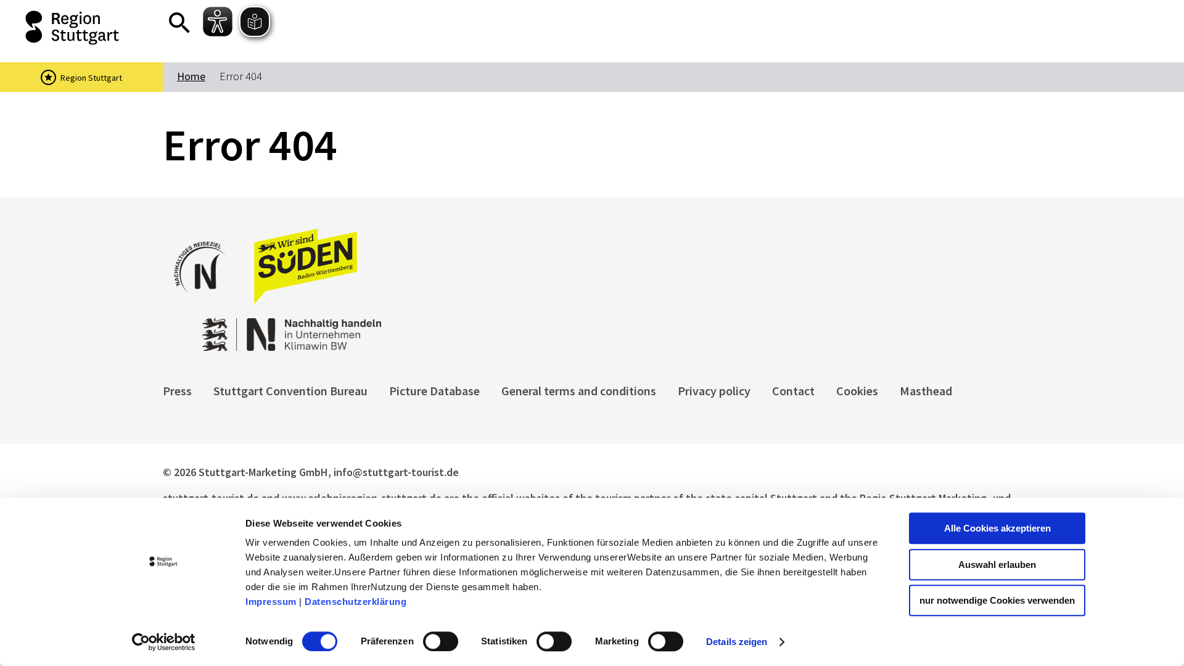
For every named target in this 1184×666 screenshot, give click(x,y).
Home (191, 76)
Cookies (857, 390)
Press (177, 390)
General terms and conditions (578, 390)
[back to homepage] (74, 28)
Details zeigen (736, 641)
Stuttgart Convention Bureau (290, 390)
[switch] (440, 641)
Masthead (926, 390)
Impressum (271, 601)
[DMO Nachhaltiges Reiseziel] (206, 300)
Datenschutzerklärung (355, 601)
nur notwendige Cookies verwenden (997, 600)
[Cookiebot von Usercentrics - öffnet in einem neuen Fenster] (164, 642)
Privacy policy (714, 390)
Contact (793, 390)
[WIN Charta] (407, 328)
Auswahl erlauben (997, 564)
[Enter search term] (179, 22)
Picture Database (434, 390)
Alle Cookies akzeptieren (997, 528)
